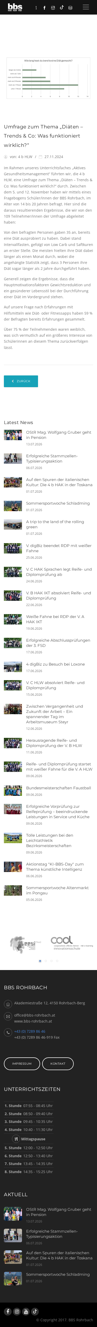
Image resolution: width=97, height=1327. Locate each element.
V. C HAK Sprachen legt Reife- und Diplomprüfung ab (59, 572)
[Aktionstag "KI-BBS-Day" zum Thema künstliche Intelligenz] (15, 867)
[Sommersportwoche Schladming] (15, 506)
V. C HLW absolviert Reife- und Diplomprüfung (55, 685)
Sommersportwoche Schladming (58, 503)
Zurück (23, 381)
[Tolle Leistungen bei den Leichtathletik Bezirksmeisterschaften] (15, 838)
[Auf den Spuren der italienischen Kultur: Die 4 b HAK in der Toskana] (15, 482)
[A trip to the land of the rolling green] (15, 524)
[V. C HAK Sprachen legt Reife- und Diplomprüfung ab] (15, 572)
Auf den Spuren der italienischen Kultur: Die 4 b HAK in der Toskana (59, 482)
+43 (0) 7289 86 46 (29, 1031)
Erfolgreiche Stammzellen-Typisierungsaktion (52, 458)
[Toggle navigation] (86, 7)
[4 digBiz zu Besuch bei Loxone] (15, 667)
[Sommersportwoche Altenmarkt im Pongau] (15, 890)
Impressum (22, 1063)
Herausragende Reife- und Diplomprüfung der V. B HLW (54, 743)
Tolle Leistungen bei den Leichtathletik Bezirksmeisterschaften (49, 840)
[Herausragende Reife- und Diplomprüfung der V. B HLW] (15, 743)
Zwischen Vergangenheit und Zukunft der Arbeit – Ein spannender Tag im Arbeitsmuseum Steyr (54, 714)
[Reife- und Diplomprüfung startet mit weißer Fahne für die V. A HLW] (15, 767)
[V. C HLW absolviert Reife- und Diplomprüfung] (15, 685)
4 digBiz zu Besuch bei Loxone (55, 664)
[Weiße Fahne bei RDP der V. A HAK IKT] (15, 619)
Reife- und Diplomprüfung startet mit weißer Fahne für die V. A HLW (59, 767)
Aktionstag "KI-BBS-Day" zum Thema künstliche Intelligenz (55, 867)
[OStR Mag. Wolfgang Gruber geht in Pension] (15, 435)
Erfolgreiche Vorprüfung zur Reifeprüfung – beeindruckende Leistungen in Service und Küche (57, 811)
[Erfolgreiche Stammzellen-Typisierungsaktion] (15, 458)
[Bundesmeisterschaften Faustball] (15, 790)
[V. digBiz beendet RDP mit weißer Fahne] (15, 548)
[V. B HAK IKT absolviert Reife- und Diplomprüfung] (15, 595)
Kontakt (57, 1063)
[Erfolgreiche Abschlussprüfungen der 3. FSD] (15, 643)
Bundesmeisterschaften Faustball (58, 787)
